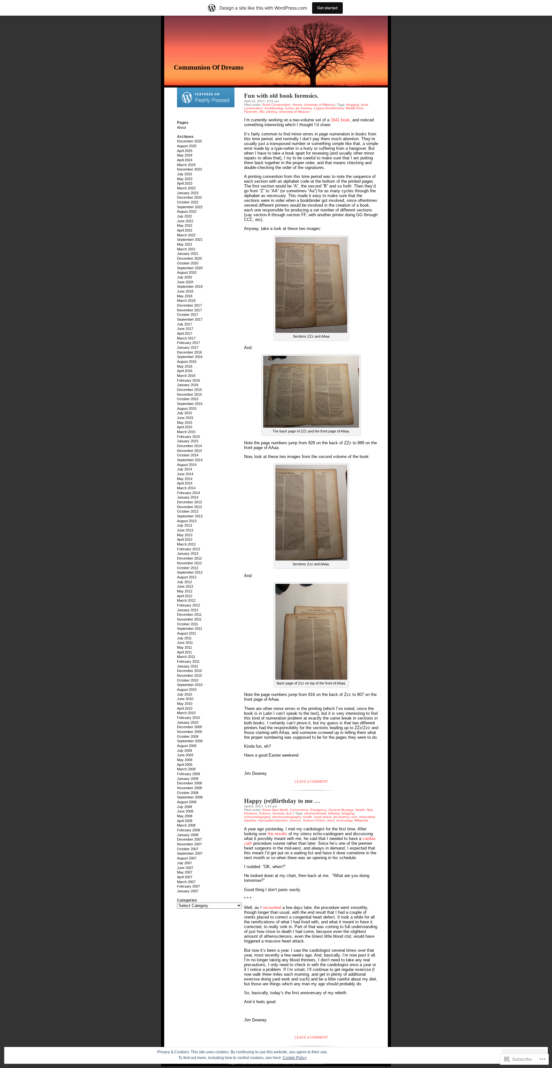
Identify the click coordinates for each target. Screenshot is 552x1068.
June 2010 (185, 699)
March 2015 (186, 432)
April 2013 (184, 539)
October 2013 (187, 511)
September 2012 (190, 572)
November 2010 (189, 675)
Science (265, 813)
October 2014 (187, 455)
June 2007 (185, 868)
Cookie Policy (295, 1058)
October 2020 (187, 263)
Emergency (318, 810)
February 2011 (188, 661)
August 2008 (186, 802)
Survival (278, 813)
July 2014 (184, 469)
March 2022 (186, 235)
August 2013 (186, 521)
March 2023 (186, 188)
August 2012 (186, 577)
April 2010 (184, 708)
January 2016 (187, 385)
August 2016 (186, 361)
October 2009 (187, 736)
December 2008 (189, 783)
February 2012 (188, 605)
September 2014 (190, 460)
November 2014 (189, 451)
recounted (272, 907)
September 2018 (190, 286)
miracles (250, 820)
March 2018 (186, 300)
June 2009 (185, 755)
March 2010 (186, 713)
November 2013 (189, 507)
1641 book (340, 120)
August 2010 (186, 689)
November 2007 (189, 844)
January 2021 (187, 254)
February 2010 (188, 718)
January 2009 (187, 779)
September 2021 (190, 239)
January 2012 (187, 610)
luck (354, 817)
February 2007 (188, 886)
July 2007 (184, 863)
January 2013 (187, 553)
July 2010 (184, 694)
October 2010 (187, 680)
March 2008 (186, 825)
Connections (299, 810)
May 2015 (184, 422)
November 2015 (189, 394)
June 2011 (185, 643)
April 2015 (184, 427)
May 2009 (184, 760)
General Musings (340, 810)
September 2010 (190, 685)
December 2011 (189, 614)
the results (277, 833)
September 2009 (190, 741)
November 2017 (189, 310)
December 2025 (189, 141)
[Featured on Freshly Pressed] (205, 106)
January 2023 (187, 193)
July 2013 (184, 525)
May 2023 (184, 179)
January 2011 (187, 666)
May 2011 (184, 647)
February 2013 (188, 549)
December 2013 (189, 502)
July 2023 (184, 174)
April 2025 (184, 151)
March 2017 (186, 338)
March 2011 (186, 657)
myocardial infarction (273, 820)
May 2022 (184, 225)
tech (289, 813)
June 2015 (185, 418)
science (295, 820)
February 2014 (188, 493)
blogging (352, 104)
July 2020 (184, 277)
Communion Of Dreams (208, 67)
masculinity (367, 817)
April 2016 (184, 371)
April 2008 (184, 821)
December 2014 (189, 446)
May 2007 (184, 872)
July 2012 (184, 582)
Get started (327, 7)
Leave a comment (311, 781)
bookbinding (274, 108)
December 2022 (189, 197)
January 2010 (187, 722)
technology (344, 820)
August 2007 (186, 858)
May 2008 (184, 816)
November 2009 (189, 732)
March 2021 (186, 249)
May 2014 (184, 479)
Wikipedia (361, 820)
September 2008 (190, 797)
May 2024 (184, 155)
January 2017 (187, 347)
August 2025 (186, 146)
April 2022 (184, 230)
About (181, 127)
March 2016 (186, 376)
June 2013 (185, 530)
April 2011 (184, 652)
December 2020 (189, 258)
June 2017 (185, 329)
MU (261, 111)
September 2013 (190, 516)
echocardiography (257, 817)
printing (271, 111)
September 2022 (190, 207)
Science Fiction (314, 820)
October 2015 (187, 399)
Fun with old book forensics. (281, 95)
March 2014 (186, 488)
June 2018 (185, 291)
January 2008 (187, 835)
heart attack (323, 817)
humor (289, 108)
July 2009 (184, 750)
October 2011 (187, 624)
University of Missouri (319, 104)
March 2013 (186, 544)
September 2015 (190, 404)
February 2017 (188, 343)
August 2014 (186, 465)
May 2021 (184, 244)
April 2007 (184, 877)
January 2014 (187, 497)
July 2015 (184, 413)
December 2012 (189, 558)
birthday (334, 813)
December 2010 (189, 671)
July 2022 (184, 216)
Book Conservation (277, 104)
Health (360, 810)
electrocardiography (286, 817)
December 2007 (189, 839)
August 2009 (186, 746)
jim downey (304, 108)
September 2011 (189, 628)
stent (330, 820)
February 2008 (188, 830)
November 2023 (189, 169)
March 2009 (186, 769)
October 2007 (187, 849)
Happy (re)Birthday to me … (282, 800)
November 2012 (189, 563)
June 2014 (185, 474)
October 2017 (187, 315)
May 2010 (184, 704)
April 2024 (184, 160)
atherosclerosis (315, 813)
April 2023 (184, 183)
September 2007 (190, 853)
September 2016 (190, 357)
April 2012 (184, 596)
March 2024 (186, 165)
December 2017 (189, 305)
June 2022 (185, 221)
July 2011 (184, 638)
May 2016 (184, 366)
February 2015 (188, 437)
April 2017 (184, 333)
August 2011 (186, 633)
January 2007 (187, 891)
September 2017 (190, 319)
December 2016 (189, 352)
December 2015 (189, 390)
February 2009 (188, 774)
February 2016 (188, 380)
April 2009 (184, 765)
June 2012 (185, 586)
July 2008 (184, 807)
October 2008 (187, 793)
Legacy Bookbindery (329, 108)
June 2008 (185, 811)
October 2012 (187, 568)
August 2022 (186, 211)
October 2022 (187, 202)
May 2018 (184, 296)
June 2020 (185, 282)
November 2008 (189, 788)
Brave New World (275, 810)
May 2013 (184, 535)
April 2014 (184, 483)
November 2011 (189, 619)
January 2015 (187, 441)
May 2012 (184, 591)
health (307, 817)
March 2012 (186, 600)
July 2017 (184, 324)
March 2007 (186, 882)
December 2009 (189, 727)
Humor (297, 104)
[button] (311, 285)
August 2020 (186, 272)
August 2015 (186, 408)
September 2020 (190, 268)
